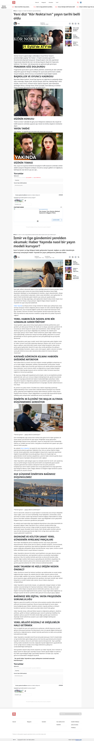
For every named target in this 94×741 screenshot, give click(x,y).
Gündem (44, 721)
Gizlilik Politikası (75, 721)
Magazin (20, 10)
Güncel (14, 721)
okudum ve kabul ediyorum (27, 195)
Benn (16, 10)
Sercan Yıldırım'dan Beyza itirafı (76, 277)
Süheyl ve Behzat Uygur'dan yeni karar (75, 43)
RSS (15, 739)
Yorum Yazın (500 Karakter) (20, 183)
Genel (19, 234)
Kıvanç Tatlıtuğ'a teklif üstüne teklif (76, 36)
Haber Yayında (18, 306)
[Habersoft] (78, 739)
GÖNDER (61, 195)
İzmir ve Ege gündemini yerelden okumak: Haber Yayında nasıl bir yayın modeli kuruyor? (76, 29)
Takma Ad (16, 176)
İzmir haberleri (25, 448)
